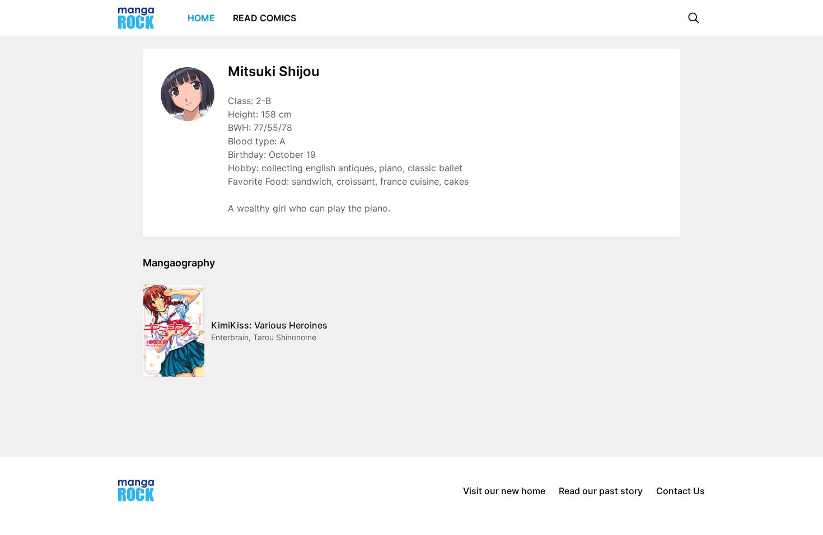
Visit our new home (504, 490)
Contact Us (680, 490)
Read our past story (601, 490)
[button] (693, 18)
